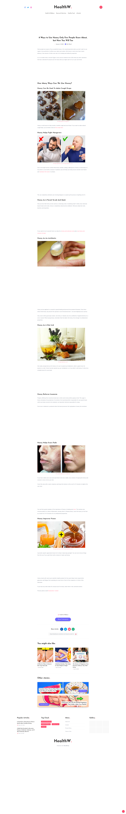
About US (67, 721)
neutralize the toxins (45, 172)
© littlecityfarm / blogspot (63, 121)
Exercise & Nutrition (61, 13)
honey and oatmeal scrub (68, 231)
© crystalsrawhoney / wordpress (63, 473)
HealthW (62, 7)
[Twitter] (28, 7)
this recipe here (59, 127)
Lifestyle (78, 13)
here (75, 509)
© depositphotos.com (58, 163)
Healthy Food (71, 13)
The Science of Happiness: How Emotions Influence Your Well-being (81, 666)
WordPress (66, 745)
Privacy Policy (68, 728)
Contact (67, 725)
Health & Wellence (49, 13)
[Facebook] (25, 7)
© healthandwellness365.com (63, 267)
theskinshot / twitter (53, 590)
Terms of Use (68, 731)
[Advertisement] (39, 23)
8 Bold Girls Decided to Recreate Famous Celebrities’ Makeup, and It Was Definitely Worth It (26, 730)
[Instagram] (31, 7)
